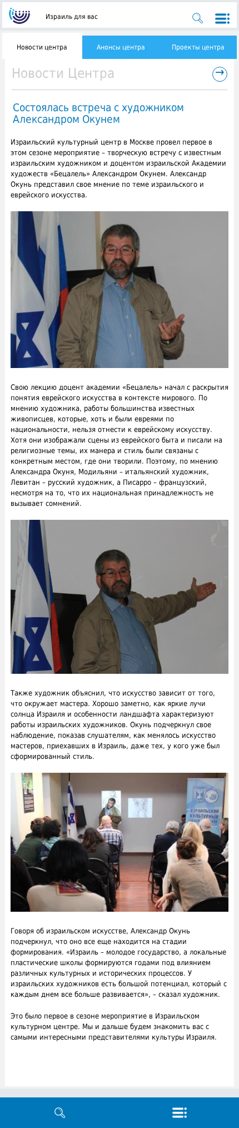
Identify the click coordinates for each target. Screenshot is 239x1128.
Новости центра (42, 47)
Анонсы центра (121, 47)
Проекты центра (198, 47)
